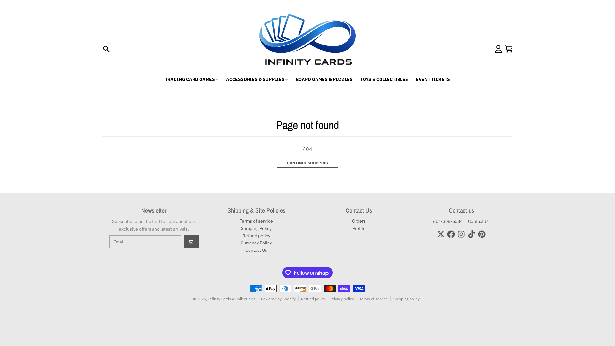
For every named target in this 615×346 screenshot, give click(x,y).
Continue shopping (307, 163)
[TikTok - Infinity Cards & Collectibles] (471, 234)
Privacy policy (342, 298)
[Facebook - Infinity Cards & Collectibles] (451, 234)
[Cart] (508, 49)
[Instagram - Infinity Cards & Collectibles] (461, 234)
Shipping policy (406, 298)
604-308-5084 (448, 221)
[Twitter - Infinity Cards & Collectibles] (441, 234)
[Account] (498, 49)
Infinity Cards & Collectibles (232, 298)
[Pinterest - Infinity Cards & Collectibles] (482, 234)
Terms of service (373, 298)
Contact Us (479, 221)
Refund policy (313, 298)
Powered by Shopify (278, 298)
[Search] (106, 49)
